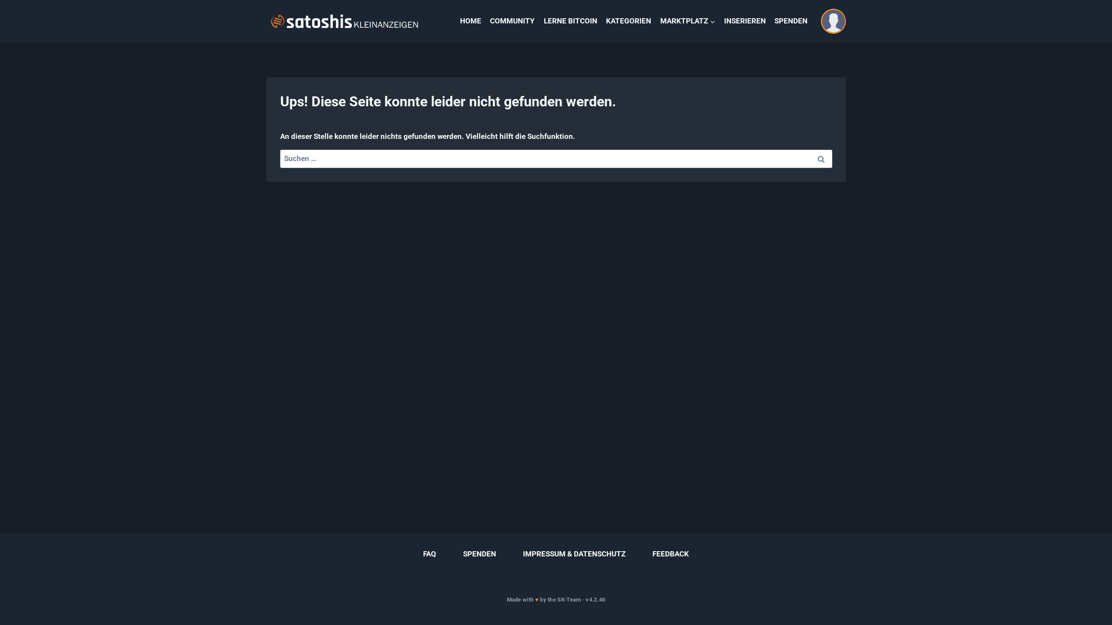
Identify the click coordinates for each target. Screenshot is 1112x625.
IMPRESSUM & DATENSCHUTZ (574, 553)
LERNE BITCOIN (570, 20)
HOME (470, 20)
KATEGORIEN (628, 20)
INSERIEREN (745, 20)
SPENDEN (791, 20)
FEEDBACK (670, 553)
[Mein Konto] (833, 21)
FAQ (429, 553)
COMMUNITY (512, 20)
